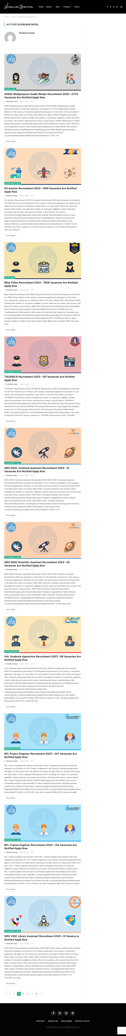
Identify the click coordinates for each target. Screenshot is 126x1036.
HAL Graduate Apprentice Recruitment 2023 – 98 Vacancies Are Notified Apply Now (42, 658)
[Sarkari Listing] (18, 6)
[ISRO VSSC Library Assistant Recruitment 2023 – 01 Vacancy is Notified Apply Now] (42, 914)
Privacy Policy (82, 1021)
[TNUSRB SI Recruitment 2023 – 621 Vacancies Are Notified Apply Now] (42, 354)
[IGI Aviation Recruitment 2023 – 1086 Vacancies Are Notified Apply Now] (42, 166)
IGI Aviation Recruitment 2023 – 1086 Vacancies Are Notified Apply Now (40, 190)
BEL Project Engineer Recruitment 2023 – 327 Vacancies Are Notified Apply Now (40, 755)
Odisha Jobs (10, 89)
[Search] (121, 7)
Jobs (57, 7)
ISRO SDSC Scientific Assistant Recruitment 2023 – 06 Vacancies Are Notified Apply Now (37, 564)
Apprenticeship (11, 651)
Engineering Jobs (12, 749)
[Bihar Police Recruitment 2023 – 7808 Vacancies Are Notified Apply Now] (42, 260)
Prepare (66, 7)
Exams (49, 7)
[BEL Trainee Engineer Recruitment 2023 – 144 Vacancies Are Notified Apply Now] (42, 823)
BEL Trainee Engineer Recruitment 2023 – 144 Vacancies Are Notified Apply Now (40, 847)
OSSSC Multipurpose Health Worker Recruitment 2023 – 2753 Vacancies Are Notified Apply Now (41, 96)
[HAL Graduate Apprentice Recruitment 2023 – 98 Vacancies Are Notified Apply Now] (42, 634)
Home (41, 7)
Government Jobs (12, 183)
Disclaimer (66, 1021)
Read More (10, 141)
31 (36, 994)
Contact (40, 1021)
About (77, 7)
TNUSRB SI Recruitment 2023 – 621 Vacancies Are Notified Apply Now (39, 378)
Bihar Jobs (9, 277)
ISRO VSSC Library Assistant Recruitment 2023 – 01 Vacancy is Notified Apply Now (41, 938)
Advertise (53, 1021)
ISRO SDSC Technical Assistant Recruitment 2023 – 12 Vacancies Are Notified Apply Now (36, 470)
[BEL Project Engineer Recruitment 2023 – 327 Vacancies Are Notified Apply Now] (42, 731)
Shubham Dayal (26, 33)
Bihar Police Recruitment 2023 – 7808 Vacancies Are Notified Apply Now (41, 284)
